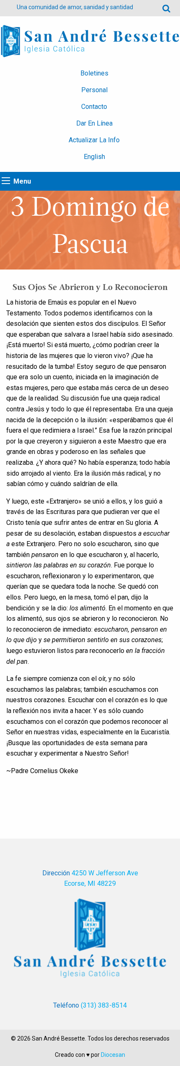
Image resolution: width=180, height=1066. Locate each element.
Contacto (94, 107)
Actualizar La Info (94, 140)
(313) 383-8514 (104, 1005)
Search (166, 8)
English (94, 157)
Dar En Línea (94, 123)
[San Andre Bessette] (90, 41)
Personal (94, 90)
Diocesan (113, 1054)
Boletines (94, 73)
